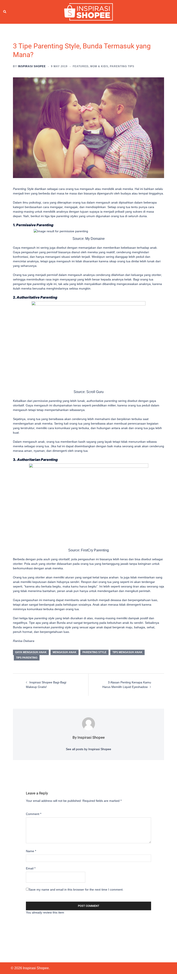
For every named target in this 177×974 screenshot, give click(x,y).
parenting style (94, 652)
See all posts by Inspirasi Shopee (88, 749)
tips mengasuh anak (127, 652)
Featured (80, 66)
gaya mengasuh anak (31, 652)
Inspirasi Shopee (32, 66)
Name (31, 851)
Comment (33, 814)
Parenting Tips (122, 66)
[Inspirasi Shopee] (88, 11)
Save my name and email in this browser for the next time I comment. (76, 889)
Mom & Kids (99, 66)
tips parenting (26, 657)
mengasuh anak (64, 652)
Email (30, 868)
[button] (5, 12)
